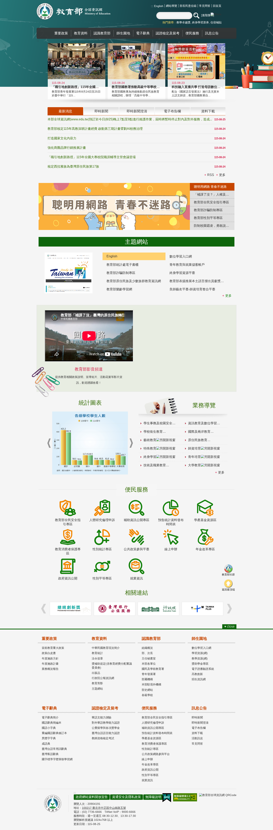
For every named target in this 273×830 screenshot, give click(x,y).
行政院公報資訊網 (103, 678)
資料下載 (197, 733)
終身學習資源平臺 (182, 273)
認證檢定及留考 (105, 708)
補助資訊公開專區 (153, 727)
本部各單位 (149, 663)
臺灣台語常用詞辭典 (54, 748)
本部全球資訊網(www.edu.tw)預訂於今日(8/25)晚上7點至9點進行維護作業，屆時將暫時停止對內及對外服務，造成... (130, 119)
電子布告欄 (199, 727)
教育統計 (97, 653)
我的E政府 (166, 797)
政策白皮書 (49, 653)
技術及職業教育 (154, 465)
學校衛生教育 (153, 431)
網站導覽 (171, 5)
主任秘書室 (149, 658)
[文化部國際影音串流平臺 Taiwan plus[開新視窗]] (202, 609)
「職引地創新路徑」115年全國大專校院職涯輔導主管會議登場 (92, 157)
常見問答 (204, 5)
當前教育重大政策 (53, 647)
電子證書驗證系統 (203, 668)
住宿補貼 (216, 22)
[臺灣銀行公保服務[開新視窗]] (114, 609)
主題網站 (97, 688)
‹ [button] (49, 443)
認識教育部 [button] (102, 33)
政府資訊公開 (150, 769)
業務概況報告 (50, 668)
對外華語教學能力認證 (106, 722)
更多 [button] (222, 175)
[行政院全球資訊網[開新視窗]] (158, 609)
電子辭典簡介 (50, 717)
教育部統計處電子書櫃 (122, 264)
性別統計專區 (150, 748)
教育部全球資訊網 (74, 11)
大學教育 (194, 465)
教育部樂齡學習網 (119, 289)
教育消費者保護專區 (154, 743)
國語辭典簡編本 (51, 722)
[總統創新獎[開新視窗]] (70, 609)
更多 (221, 472)
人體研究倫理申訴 (153, 722)
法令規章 (97, 658)
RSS (210, 175)
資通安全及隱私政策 (126, 797)
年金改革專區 (150, 764)
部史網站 (147, 689)
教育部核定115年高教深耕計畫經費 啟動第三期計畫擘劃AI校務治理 (95, 128)
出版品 (96, 672)
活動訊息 (197, 738)
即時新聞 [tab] (101, 111)
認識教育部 (151, 638)
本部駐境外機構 (151, 684)
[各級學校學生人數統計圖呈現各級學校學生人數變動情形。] (90, 443)
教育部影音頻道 (89, 369)
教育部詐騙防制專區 (121, 273)
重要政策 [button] (61, 33)
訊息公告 (199, 708)
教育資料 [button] (81, 33)
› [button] (131, 443)
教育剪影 (97, 683)
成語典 (46, 743)
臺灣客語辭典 (50, 754)
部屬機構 (147, 679)
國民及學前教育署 (153, 668)
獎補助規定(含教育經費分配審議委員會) (112, 665)
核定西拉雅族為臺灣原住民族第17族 (73, 166)
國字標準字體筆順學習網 (57, 759)
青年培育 (194, 456)
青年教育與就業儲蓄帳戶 (187, 264)
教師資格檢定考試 (103, 738)
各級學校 (147, 695)
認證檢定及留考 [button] (167, 33)
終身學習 (149, 456)
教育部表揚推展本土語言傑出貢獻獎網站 (198, 281)
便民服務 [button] (192, 33)
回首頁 (217, 5)
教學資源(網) (200, 658)
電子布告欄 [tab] (172, 111)
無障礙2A (185, 797)
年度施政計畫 (50, 663)
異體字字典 (49, 738)
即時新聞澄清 (200, 722)
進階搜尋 (207, 15)
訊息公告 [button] (212, 33)
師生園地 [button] (123, 33)
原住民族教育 (197, 440)
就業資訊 (147, 780)
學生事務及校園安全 (157, 423)
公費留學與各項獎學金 (106, 727)
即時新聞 (197, 717)
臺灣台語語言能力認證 (106, 733)
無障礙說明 (153, 797)
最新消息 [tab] (65, 111)
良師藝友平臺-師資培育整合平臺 (192, 289)
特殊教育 (149, 448)
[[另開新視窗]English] (68, 273)
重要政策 (49, 638)
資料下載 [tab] (208, 111)
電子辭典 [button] (143, 33)
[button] (196, 16)
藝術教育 (149, 440)
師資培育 (194, 448)
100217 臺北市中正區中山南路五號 (104, 807)
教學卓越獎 (183, 22)
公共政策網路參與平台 (156, 754)
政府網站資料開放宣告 (92, 797)
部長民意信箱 (188, 5)
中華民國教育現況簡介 (106, 647)
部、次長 (147, 653)
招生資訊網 (199, 679)
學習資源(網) (200, 653)
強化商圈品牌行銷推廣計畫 (67, 147)
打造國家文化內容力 (62, 138)
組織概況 (147, 647)
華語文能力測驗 (101, 717)
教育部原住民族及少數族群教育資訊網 (134, 281)
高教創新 (197, 674)
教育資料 (99, 638)
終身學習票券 (200, 22)
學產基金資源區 (151, 738)
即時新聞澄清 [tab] (137, 111)
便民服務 (149, 708)
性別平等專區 (150, 775)
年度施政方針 (50, 658)
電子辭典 (49, 708)
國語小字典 (49, 727)
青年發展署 (149, 674)
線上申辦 (147, 759)
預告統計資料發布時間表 (157, 733)
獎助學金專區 (200, 663)
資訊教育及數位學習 (202, 423)
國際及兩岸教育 (199, 431)
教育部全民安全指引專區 (157, 717)
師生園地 (199, 638)
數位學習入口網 (180, 256)
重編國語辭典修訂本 (54, 733)
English (158, 6)
